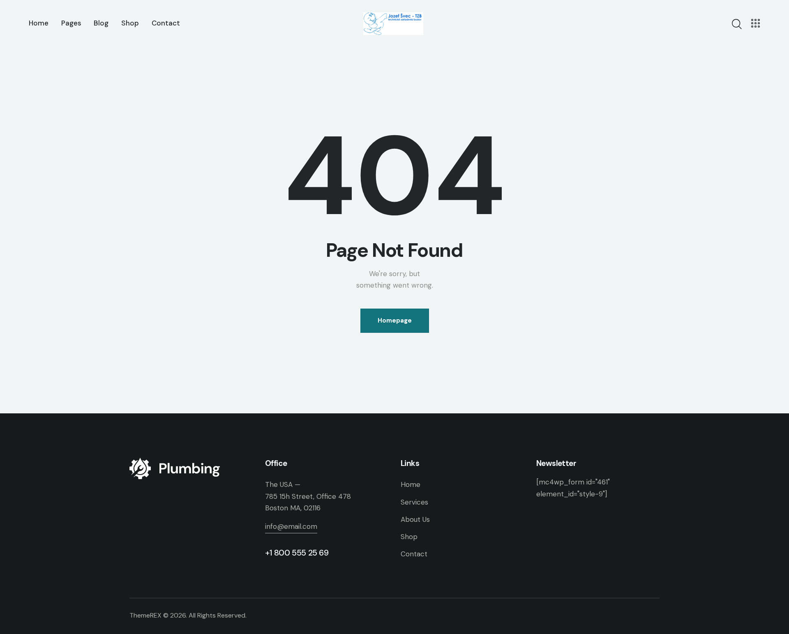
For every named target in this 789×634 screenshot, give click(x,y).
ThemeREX (145, 615)
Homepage (395, 320)
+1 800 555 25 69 (297, 552)
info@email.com (291, 526)
